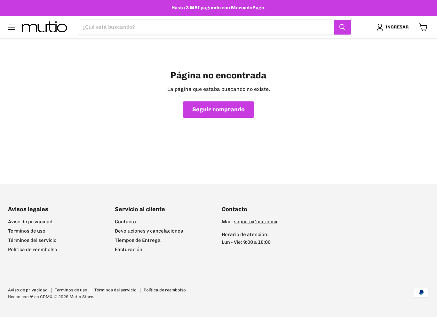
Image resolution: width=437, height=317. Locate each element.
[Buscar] (342, 27)
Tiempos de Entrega (138, 240)
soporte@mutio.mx (255, 222)
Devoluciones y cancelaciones (149, 231)
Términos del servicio (32, 240)
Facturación (128, 249)
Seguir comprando (218, 109)
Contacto (125, 222)
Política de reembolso (32, 249)
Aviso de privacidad (30, 222)
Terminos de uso (26, 231)
